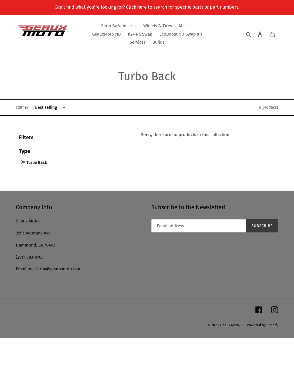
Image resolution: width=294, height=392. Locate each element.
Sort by (22, 108)
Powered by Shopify (262, 325)
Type (24, 151)
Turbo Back (36, 162)
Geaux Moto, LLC (233, 325)
